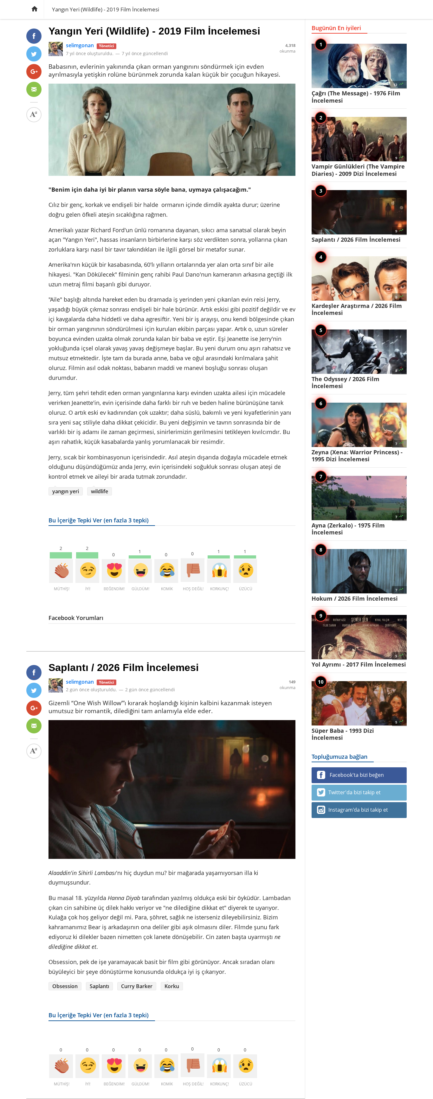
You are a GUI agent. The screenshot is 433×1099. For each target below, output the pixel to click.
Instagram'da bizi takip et (358, 809)
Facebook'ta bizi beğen (356, 774)
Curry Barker (136, 986)
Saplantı (99, 986)
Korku (172, 986)
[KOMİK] (166, 571)
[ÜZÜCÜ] (245, 571)
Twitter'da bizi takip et (354, 792)
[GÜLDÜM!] (140, 571)
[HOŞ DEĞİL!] (192, 570)
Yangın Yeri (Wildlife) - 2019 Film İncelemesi (154, 31)
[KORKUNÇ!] (219, 571)
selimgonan (80, 45)
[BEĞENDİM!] (114, 571)
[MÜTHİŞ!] (61, 571)
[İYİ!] (87, 571)
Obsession (65, 986)
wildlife (99, 491)
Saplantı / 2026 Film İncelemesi (123, 667)
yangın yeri (65, 491)
